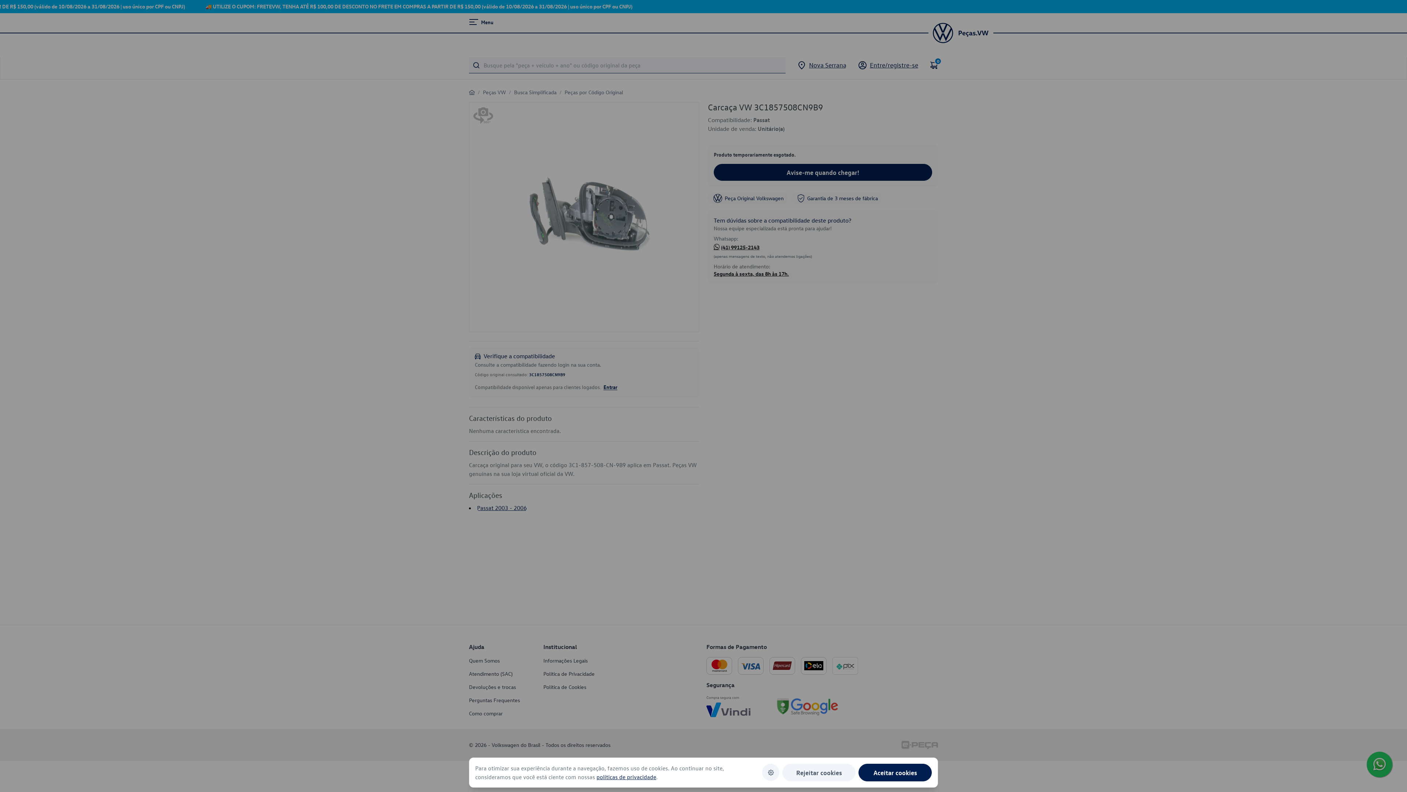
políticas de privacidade (626, 777)
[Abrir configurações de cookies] (770, 772)
